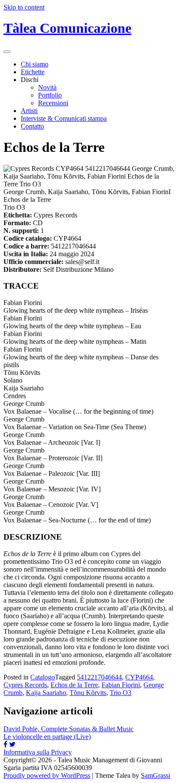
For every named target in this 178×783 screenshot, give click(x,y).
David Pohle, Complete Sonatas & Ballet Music (68, 729)
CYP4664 (139, 677)
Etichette (32, 71)
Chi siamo (34, 64)
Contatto (32, 126)
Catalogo (42, 677)
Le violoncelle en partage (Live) (47, 736)
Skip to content (23, 7)
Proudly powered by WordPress (46, 775)
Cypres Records (25, 685)
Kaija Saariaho (46, 692)
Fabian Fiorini (121, 685)
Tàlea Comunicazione (67, 28)
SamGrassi (155, 775)
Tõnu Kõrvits (88, 692)
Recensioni (53, 103)
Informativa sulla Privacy (37, 752)
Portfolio (50, 95)
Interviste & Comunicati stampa (64, 118)
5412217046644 (99, 677)
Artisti (29, 110)
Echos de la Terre (74, 685)
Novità (47, 87)
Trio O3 (120, 692)
